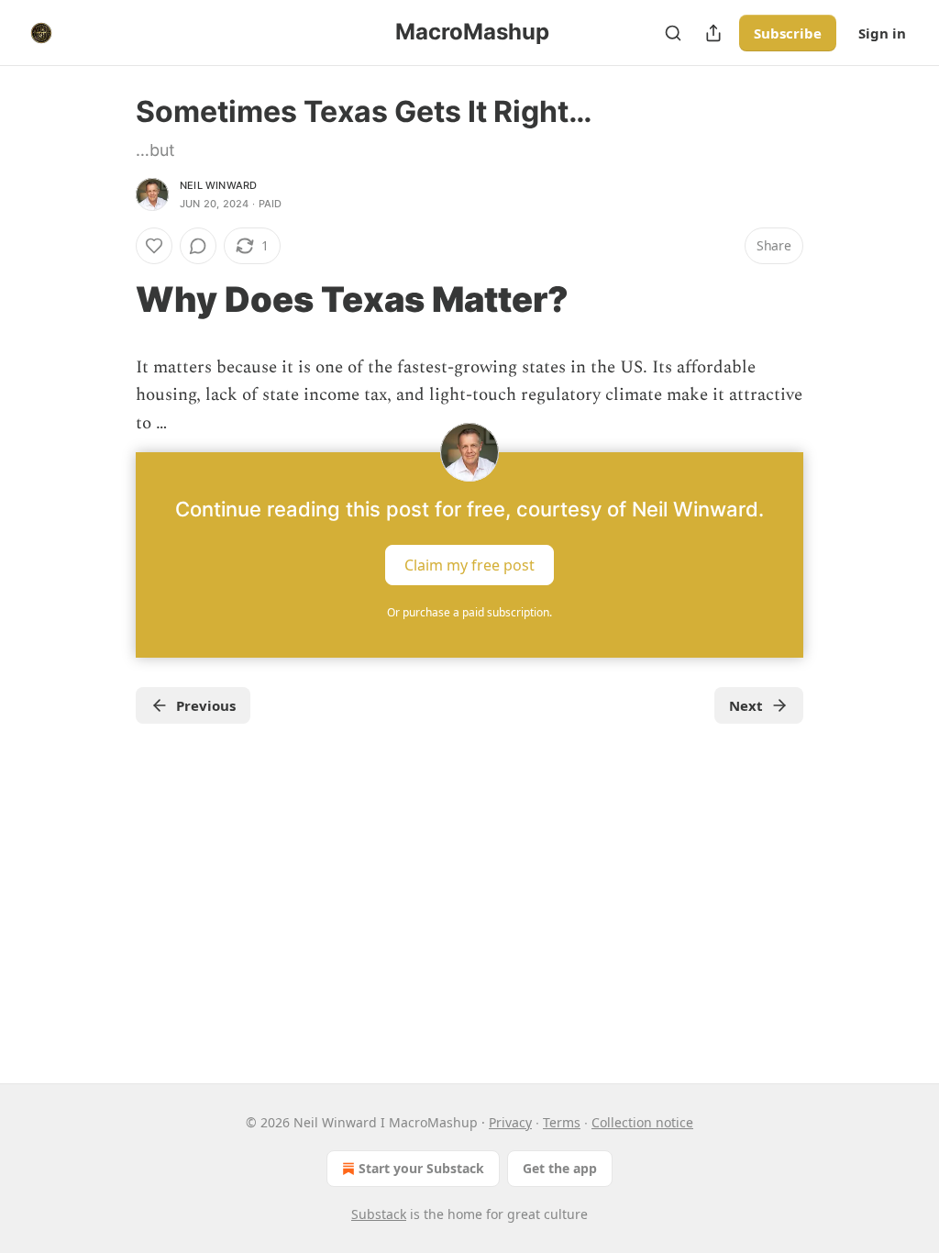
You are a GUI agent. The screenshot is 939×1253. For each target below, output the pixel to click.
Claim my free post (469, 565)
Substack (378, 1214)
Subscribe (788, 33)
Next (746, 705)
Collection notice (642, 1122)
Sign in (882, 33)
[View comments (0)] (198, 245)
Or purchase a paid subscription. (469, 612)
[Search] (673, 33)
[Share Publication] (713, 33)
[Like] (154, 245)
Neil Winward (218, 185)
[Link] (110, 299)
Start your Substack (421, 1168)
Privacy (510, 1122)
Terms (561, 1122)
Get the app (560, 1168)
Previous (206, 705)
